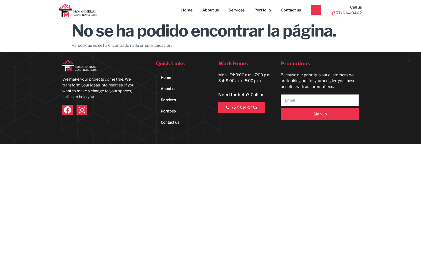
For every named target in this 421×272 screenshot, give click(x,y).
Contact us (291, 10)
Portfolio (262, 10)
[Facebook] (67, 110)
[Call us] (316, 10)
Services (237, 10)
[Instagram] (82, 110)
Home (186, 10)
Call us (356, 7)
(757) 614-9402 (244, 107)
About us (210, 10)
